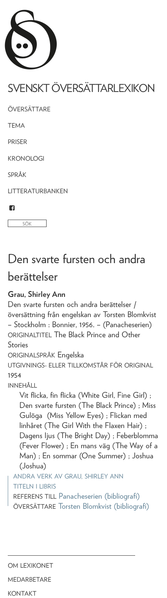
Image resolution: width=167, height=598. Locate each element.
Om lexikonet (30, 565)
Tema (16, 125)
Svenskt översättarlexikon (81, 88)
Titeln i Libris (34, 486)
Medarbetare (29, 579)
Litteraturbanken (38, 191)
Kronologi (26, 158)
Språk (17, 175)
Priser (17, 142)
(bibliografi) (122, 496)
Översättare (29, 109)
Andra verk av (68, 476)
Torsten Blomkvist (84, 506)
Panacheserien (80, 496)
